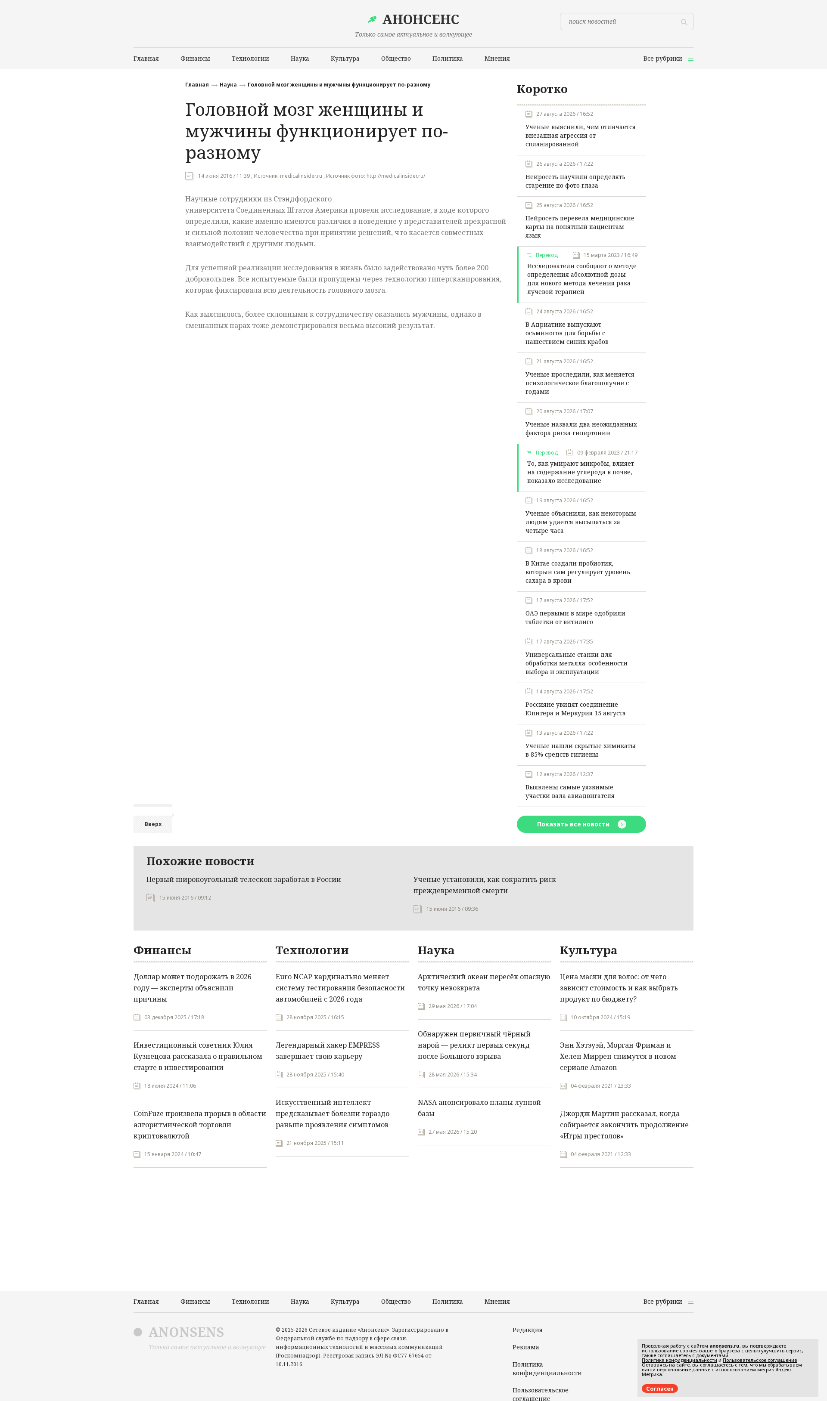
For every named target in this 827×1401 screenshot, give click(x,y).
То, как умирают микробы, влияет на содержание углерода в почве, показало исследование (580, 472)
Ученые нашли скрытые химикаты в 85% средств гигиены (580, 750)
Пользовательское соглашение (760, 1360)
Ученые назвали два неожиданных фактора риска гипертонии (581, 428)
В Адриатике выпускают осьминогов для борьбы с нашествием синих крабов (567, 333)
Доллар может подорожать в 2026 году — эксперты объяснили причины (193, 988)
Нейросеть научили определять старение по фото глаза (575, 181)
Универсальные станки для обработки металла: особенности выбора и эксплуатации (576, 663)
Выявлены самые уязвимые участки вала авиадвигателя (570, 791)
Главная (197, 84)
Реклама (526, 1347)
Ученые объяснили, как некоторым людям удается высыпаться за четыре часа (580, 522)
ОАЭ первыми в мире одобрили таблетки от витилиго (575, 617)
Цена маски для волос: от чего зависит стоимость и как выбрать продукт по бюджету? (619, 988)
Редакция (528, 1330)
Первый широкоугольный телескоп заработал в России (243, 879)
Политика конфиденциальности (547, 1368)
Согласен (660, 1388)
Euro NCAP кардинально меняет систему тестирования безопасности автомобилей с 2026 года (340, 988)
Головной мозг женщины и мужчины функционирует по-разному (339, 84)
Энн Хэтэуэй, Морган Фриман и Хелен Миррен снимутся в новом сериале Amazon (618, 1056)
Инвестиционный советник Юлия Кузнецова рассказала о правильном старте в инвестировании (198, 1056)
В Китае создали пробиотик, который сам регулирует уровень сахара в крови (577, 572)
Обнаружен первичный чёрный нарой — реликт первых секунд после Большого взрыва (474, 1045)
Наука (228, 84)
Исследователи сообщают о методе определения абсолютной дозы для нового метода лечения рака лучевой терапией (582, 279)
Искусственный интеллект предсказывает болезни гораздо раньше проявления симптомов (332, 1113)
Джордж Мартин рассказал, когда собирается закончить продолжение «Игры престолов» (624, 1125)
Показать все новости (574, 824)
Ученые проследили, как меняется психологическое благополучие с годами (579, 383)
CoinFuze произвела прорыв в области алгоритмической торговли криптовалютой (200, 1125)
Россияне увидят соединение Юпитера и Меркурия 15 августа (575, 708)
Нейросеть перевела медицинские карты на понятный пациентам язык (579, 226)
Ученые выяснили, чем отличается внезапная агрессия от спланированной (580, 135)
